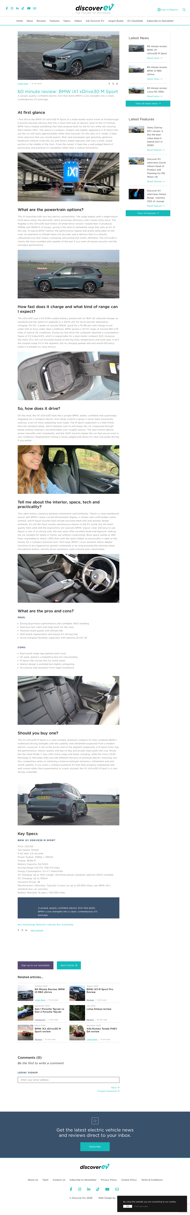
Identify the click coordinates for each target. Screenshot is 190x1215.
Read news (153, 58)
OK (127, 1206)
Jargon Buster (116, 21)
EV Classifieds (135, 21)
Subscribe (95, 1146)
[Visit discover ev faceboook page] (109, 83)
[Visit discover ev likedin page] (117, 83)
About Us (33, 1180)
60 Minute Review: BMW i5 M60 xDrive (50, 991)
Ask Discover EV (95, 21)
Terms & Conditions (152, 1180)
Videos (78, 21)
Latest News (40, 1000)
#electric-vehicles (46, 924)
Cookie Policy (129, 1180)
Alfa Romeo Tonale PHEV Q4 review (102, 1030)
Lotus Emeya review (99, 1009)
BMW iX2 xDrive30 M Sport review (48, 1030)
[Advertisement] (68, 945)
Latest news (23, 83)
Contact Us (59, 1180)
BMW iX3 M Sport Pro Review (100, 991)
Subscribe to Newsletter (160, 21)
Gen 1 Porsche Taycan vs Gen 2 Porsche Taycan (49, 1010)
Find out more (141, 1206)
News (30, 21)
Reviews (41, 21)
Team (45, 1180)
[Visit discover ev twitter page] (113, 83)
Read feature (154, 150)
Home (19, 21)
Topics (66, 21)
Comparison (40, 1020)
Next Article (67, 965)
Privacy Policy (109, 1180)
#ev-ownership (65, 924)
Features (54, 21)
